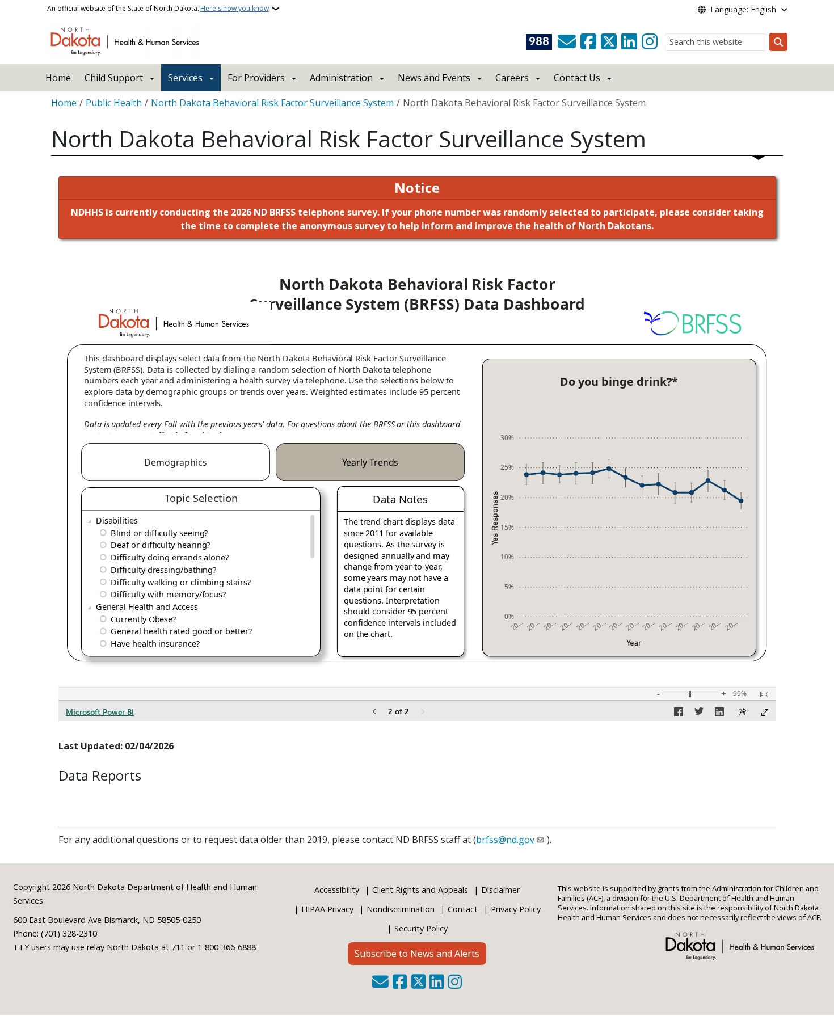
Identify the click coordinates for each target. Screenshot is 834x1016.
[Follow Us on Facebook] (588, 42)
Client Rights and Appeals (420, 889)
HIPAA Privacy (327, 909)
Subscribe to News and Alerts (417, 953)
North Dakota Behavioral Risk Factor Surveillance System (272, 102)
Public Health (114, 102)
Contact (463, 909)
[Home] (127, 40)
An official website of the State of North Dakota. (158, 8)
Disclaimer (500, 889)
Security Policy (421, 928)
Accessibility (336, 889)
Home (58, 77)
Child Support (114, 77)
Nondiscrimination (401, 909)
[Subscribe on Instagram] (650, 42)
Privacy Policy (516, 909)
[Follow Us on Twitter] (609, 42)
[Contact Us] (567, 42)
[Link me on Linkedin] (629, 42)
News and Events (434, 77)
